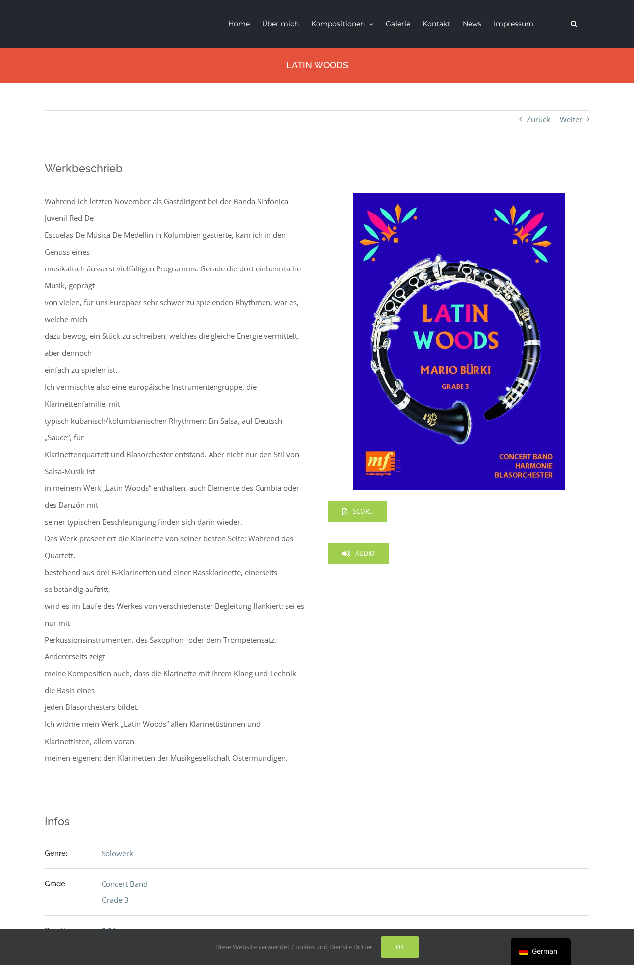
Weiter (571, 119)
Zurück (538, 119)
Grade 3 (115, 900)
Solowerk (117, 853)
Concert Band (125, 884)
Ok (400, 947)
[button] (574, 24)
